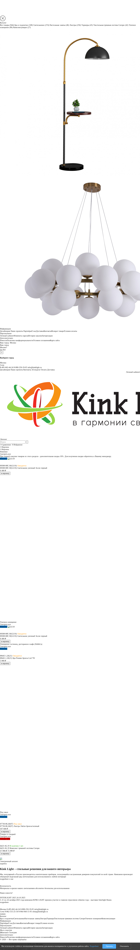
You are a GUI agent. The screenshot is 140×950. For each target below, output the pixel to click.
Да (1, 350)
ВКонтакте (4, 932)
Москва (13, 343)
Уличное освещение (93, 918)
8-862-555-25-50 (11, 911)
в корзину (5, 473)
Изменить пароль (21, 336)
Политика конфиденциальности (20, 340)
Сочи (2, 365)
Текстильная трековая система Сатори (110, 25)
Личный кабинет (7, 336)
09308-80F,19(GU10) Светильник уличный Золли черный (23, 468)
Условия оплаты (70, 331)
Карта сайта (55, 340)
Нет (4, 350)
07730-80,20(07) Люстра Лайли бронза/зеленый (19, 826)
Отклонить (124, 946)
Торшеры (87, 25)
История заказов (35, 336)
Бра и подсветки (23, 25)
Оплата (44, 370)
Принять (109, 946)
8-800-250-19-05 (20, 367)
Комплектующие (22, 27)
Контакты (47, 331)
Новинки (4, 452)
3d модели (36, 370)
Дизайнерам (5, 331)
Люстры (75, 25)
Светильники (41, 25)
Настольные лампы (59, 25)
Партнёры (27, 331)
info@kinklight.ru (35, 367)
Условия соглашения (41, 340)
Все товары (7, 25)
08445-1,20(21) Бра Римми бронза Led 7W (17, 658)
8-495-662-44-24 (6, 367)
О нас (33, 331)
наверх (3, 914)
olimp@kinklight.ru (40, 911)
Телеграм (13, 932)
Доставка (40, 331)
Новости (3, 340)
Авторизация (47, 336)
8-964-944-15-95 (25, 911)
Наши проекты (17, 331)
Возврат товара (57, 331)
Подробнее (94, 946)
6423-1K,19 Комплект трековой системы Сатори (20, 848)
